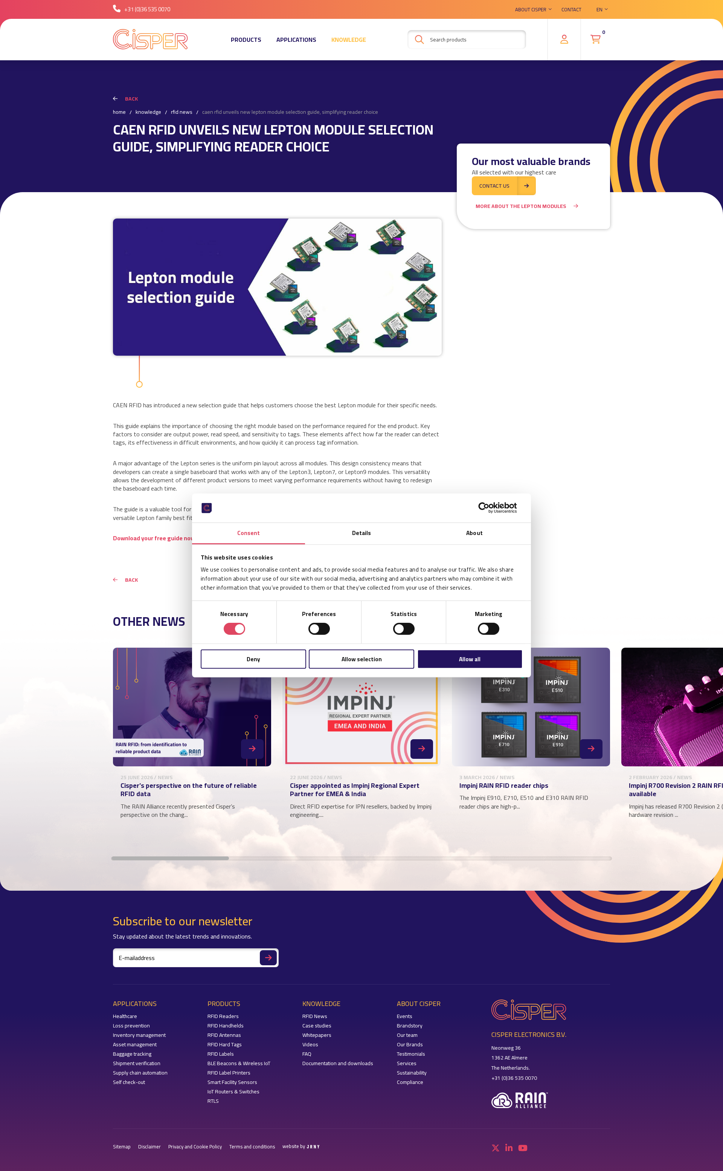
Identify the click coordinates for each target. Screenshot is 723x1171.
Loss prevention (131, 1025)
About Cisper (530, 9)
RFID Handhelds (225, 1025)
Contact (571, 9)
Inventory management (139, 1035)
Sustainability (412, 1073)
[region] (361, 744)
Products (246, 39)
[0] (595, 39)
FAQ (306, 1054)
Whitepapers (316, 1035)
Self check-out (129, 1082)
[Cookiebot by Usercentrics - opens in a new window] (490, 508)
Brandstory (410, 1025)
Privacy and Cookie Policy (195, 1147)
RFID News (181, 112)
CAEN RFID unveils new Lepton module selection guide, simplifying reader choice (290, 112)
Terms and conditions (252, 1147)
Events (404, 1016)
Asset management (135, 1044)
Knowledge (348, 39)
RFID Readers (223, 1016)
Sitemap (122, 1147)
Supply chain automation (140, 1073)
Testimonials (411, 1054)
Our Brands (410, 1044)
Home (119, 112)
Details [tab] (361, 532)
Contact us (494, 186)
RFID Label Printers (228, 1073)
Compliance (410, 1082)
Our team (407, 1035)
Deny (253, 658)
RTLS (213, 1101)
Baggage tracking (132, 1054)
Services (406, 1063)
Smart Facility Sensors (232, 1082)
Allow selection (362, 658)
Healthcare (125, 1016)
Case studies (316, 1025)
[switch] (319, 629)
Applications (296, 39)
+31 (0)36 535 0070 (147, 9)
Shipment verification (136, 1063)
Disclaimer (149, 1147)
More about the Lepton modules (521, 206)
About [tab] (474, 532)
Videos (310, 1044)
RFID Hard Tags (224, 1044)
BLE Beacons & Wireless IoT (238, 1063)
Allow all (469, 658)
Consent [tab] (248, 532)
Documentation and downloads (337, 1063)
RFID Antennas (224, 1035)
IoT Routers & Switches (233, 1091)
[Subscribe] (268, 957)
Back (131, 99)
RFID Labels (220, 1054)
